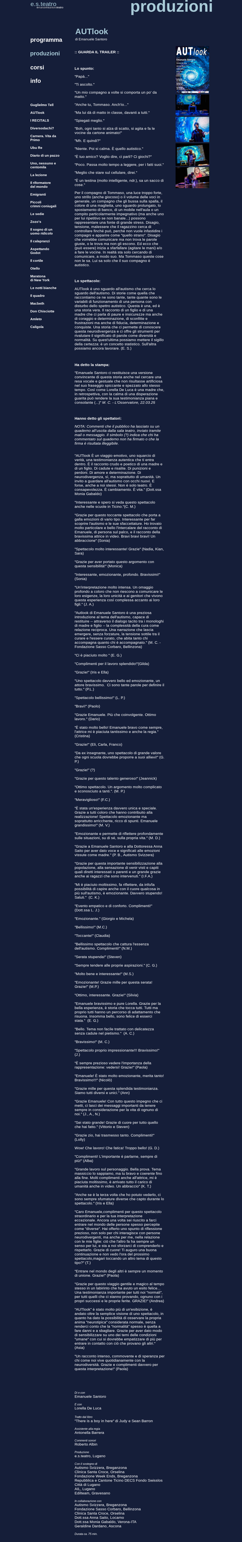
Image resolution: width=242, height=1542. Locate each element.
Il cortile (36, 260)
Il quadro (37, 296)
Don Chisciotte (42, 311)
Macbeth (37, 303)
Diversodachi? (42, 128)
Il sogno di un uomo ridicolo (41, 231)
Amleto (36, 319)
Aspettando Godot (39, 251)
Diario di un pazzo (45, 155)
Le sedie (37, 214)
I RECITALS (39, 120)
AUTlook (37, 113)
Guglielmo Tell (42, 105)
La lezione (38, 175)
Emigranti (38, 194)
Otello (35, 268)
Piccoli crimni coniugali (43, 204)
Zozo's (35, 222)
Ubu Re (36, 148)
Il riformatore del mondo (40, 185)
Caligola (37, 327)
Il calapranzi (40, 241)
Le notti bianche (43, 288)
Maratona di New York (40, 278)
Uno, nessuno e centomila (43, 165)
